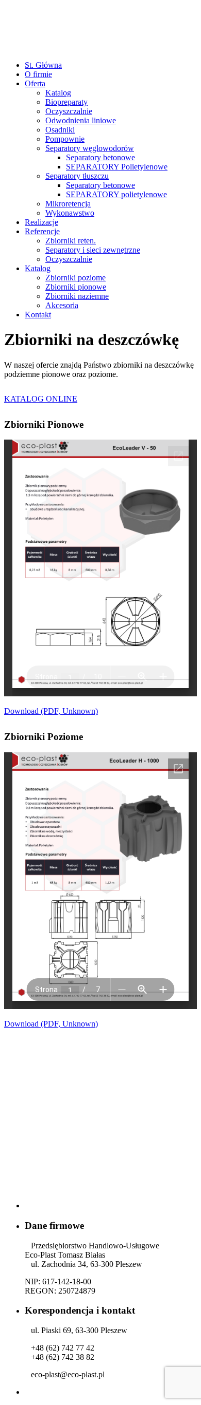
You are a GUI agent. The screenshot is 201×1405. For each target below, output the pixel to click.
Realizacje (41, 222)
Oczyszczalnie (68, 111)
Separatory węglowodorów (89, 148)
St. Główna (43, 65)
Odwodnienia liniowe (80, 120)
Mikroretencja (68, 203)
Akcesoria (61, 305)
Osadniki (60, 129)
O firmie (38, 74)
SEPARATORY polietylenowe (116, 194)
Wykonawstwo (69, 212)
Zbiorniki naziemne (77, 296)
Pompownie (65, 139)
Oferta (35, 83)
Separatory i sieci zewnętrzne (92, 249)
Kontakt (38, 314)
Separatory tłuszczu (77, 176)
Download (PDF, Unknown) (51, 711)
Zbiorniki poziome (75, 277)
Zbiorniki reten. (70, 240)
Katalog (58, 92)
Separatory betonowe (100, 157)
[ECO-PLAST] (100, 47)
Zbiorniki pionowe (75, 286)
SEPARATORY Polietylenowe (116, 166)
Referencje (42, 231)
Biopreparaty (66, 102)
